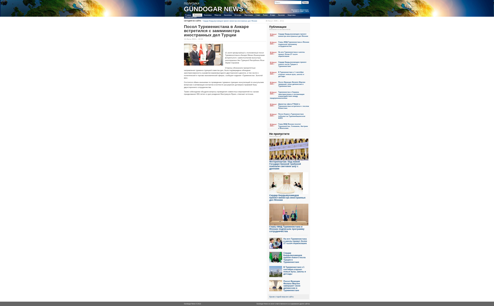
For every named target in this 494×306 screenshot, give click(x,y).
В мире (272, 15)
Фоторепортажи (191, 17)
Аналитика (228, 15)
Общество (217, 15)
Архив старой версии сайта (281, 297)
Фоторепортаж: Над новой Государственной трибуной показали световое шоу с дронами (285, 165)
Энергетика (291, 15)
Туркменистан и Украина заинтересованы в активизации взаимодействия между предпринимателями (287, 95)
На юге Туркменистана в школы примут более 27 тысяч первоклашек (291, 54)
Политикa (197, 15)
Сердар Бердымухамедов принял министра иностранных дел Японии (243, 21)
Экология (281, 15)
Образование (248, 15)
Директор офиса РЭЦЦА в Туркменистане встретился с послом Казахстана (293, 106)
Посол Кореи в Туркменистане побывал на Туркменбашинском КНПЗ (291, 116)
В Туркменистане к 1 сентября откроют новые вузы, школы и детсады (291, 74)
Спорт (258, 15)
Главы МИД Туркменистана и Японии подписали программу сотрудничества (293, 44)
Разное (265, 15)
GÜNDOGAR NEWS (213, 9)
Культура (238, 15)
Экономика (208, 15)
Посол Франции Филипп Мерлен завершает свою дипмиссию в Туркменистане (291, 84)
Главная (188, 15)
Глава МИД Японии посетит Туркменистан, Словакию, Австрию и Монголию (293, 126)
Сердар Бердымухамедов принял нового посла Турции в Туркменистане (292, 64)
